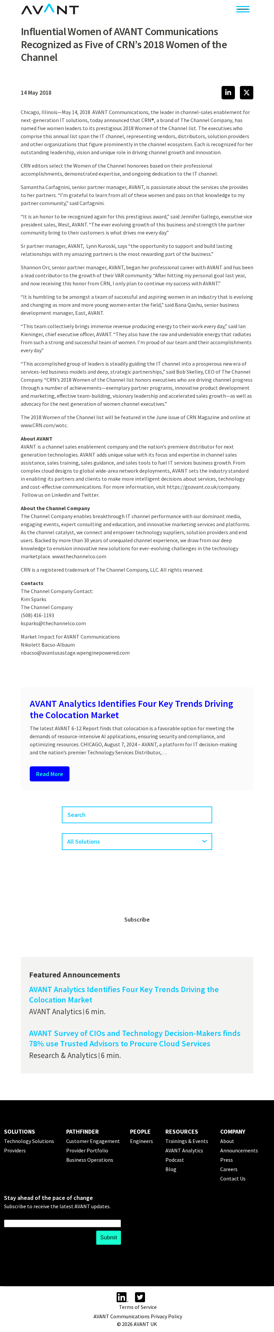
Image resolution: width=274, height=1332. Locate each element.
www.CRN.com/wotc (44, 425)
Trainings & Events (186, 1141)
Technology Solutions (29, 1141)
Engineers (141, 1141)
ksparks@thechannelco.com (53, 623)
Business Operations (89, 1159)
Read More (49, 774)
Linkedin (61, 494)
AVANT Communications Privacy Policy (138, 1316)
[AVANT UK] (50, 9)
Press (226, 1159)
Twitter (90, 494)
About (227, 1141)
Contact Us (233, 1178)
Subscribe (137, 919)
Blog (170, 1169)
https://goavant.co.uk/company (203, 486)
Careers (229, 1169)
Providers (15, 1150)
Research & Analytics (63, 1055)
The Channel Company (206, 120)
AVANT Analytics (55, 1011)
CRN (146, 120)
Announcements (239, 1150)
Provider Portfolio (87, 1150)
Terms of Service (138, 1307)
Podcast (174, 1159)
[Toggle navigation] (243, 9)
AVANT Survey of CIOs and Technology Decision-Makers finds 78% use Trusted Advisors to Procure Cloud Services (135, 1038)
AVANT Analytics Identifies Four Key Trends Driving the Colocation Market (131, 709)
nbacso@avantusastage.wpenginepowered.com (75, 652)
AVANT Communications (120, 112)
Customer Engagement (93, 1141)
